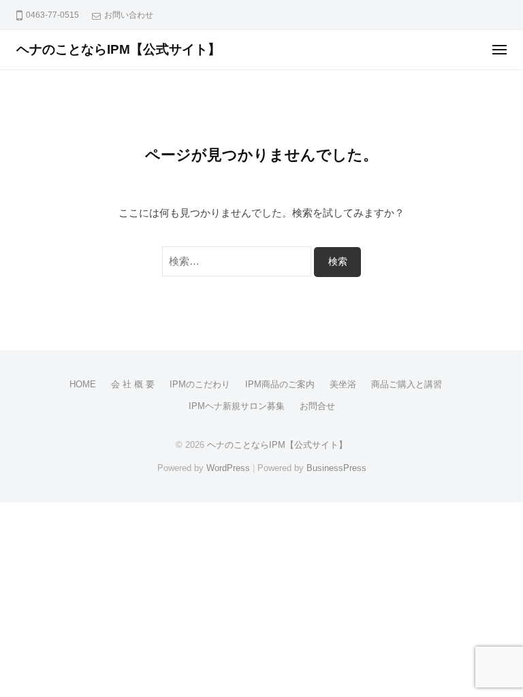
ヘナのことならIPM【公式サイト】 (118, 49)
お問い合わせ (128, 15)
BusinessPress (336, 468)
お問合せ (317, 406)
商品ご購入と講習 (406, 384)
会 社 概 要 (133, 384)
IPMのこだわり (200, 384)
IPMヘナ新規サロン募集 (237, 406)
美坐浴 (343, 384)
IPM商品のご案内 (280, 384)
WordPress (228, 468)
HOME (82, 384)
